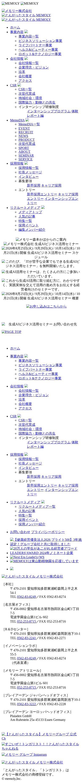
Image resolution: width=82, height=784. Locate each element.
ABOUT (24, 151)
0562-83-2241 (26, 638)
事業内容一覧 (29, 36)
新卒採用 (33, 185)
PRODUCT (27, 139)
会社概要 (25, 76)
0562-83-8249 (26, 596)
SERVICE (26, 159)
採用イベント (29, 225)
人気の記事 (27, 216)
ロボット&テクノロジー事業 (40, 54)
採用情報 (17, 163)
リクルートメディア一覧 (37, 506)
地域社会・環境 (30, 98)
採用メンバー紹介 (32, 524)
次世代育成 (27, 93)
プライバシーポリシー (48, 532)
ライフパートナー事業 (35, 45)
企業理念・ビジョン (34, 67)
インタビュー (29, 176)
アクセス (25, 80)
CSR (13, 85)
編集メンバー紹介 (32, 229)
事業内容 (17, 32)
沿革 (22, 72)
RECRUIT (26, 132)
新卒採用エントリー (42, 194)
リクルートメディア (25, 207)
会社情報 (17, 58)
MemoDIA (17, 120)
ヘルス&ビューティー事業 (38, 49)
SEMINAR (26, 155)
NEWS (23, 136)
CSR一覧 (25, 89)
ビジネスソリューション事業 (40, 41)
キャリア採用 (51, 185)
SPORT (24, 148)
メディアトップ (30, 212)
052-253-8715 (26, 621)
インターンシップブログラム (49, 111)
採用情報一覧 (29, 168)
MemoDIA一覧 (29, 124)
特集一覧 (25, 221)
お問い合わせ (20, 532)
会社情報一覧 (29, 63)
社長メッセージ (30, 172)
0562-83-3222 (26, 704)
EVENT (24, 128)
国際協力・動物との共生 (37, 102)
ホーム (15, 27)
